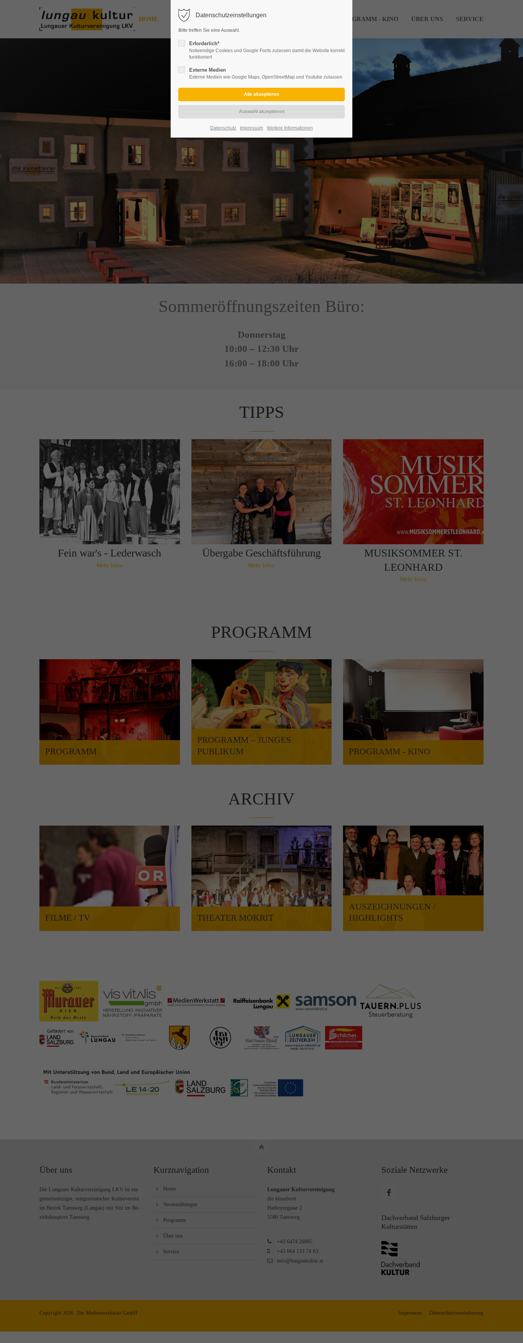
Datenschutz (223, 128)
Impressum (251, 128)
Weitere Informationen (290, 128)
